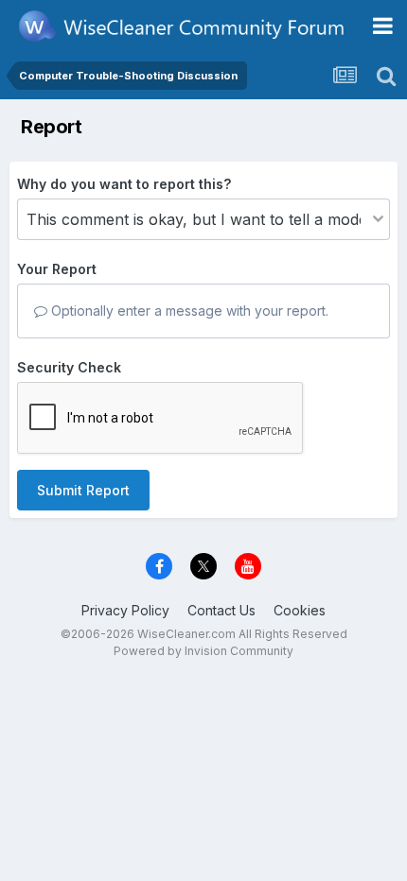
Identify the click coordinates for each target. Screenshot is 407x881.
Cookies (300, 610)
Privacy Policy (125, 610)
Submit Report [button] (83, 490)
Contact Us (221, 610)
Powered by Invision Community (203, 651)
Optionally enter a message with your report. (187, 310)
